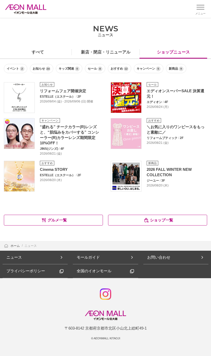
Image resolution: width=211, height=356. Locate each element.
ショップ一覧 (161, 220)
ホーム (16, 246)
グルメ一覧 (57, 220)
